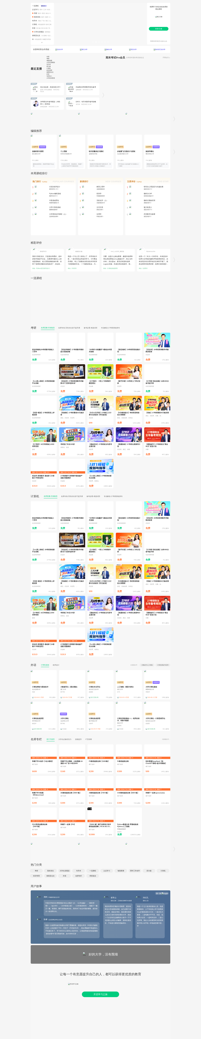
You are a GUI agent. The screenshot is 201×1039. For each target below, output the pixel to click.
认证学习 (35, 9)
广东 (43, 21)
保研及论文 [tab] (50, 72)
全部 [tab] (48, 56)
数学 (39, 13)
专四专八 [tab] (49, 76)
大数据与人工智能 (147, 665)
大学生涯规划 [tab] (51, 62)
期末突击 (37, 17)
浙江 (47, 21)
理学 (41, 9)
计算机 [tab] (49, 68)
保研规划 (47, 32)
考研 (35, 13)
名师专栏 (36, 739)
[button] (36, 871)
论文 (49, 35)
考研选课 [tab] (49, 60)
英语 (43, 13)
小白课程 (44, 35)
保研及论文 (36, 35)
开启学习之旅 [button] (100, 994)
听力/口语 (44, 28)
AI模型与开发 (46, 39)
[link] (44, 347)
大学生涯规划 (39, 32)
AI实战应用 (41, 24)
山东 (50, 21)
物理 (46, 17)
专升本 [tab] (49, 64)
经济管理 (50, 9)
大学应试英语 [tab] (51, 78)
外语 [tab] (48, 74)
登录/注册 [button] (158, 29)
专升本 (34, 21)
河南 (39, 21)
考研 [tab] (48, 58)
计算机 (51, 17)
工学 (44, 9)
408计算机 (53, 13)
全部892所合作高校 (41, 49)
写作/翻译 (51, 28)
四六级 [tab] (49, 66)
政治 (47, 13)
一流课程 (35, 6)
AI (33, 39)
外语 (33, 28)
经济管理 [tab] (49, 70)
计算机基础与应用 (162, 665)
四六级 (38, 28)
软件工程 (48, 24)
